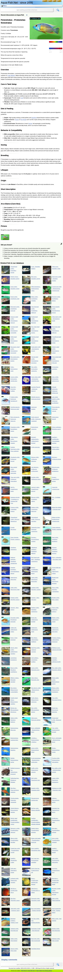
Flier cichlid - (34, 369)
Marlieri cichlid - (55, 619)
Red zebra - (56, 830)
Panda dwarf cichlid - (36, 348)
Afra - (56, 498)
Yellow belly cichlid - (15, 909)
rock (22, 98)
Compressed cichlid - (56, 288)
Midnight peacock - (35, 398)
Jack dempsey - (35, 469)
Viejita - (14, 369)
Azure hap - (56, 870)
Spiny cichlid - (55, 379)
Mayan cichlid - (14, 669)
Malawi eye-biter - (56, 519)
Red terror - (56, 458)
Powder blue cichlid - (15, 850)
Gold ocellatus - (35, 659)
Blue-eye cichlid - (35, 499)
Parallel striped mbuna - (14, 700)
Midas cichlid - (34, 298)
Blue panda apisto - (15, 358)
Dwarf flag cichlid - (35, 649)
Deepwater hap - (56, 810)
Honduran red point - (15, 500)
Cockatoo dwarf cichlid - (14, 329)
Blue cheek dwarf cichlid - (35, 329)
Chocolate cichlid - (15, 619)
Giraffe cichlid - (34, 770)
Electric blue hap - (35, 870)
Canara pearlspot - (56, 528)
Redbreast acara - (56, 648)
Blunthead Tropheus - (14, 920)
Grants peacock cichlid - (36, 419)
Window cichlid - (56, 929)
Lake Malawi (11, 75)
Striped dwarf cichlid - (56, 720)
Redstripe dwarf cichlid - (35, 339)
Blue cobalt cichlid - (56, 669)
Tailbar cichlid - (14, 939)
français (50, 1)
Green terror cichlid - (56, 278)
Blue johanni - (14, 690)
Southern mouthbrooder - (35, 821)
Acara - (35, 267)
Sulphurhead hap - (15, 780)
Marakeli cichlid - (35, 789)
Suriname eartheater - (54, 550)
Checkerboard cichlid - (35, 519)
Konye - (14, 638)
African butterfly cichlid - (56, 309)
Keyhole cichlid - (36, 478)
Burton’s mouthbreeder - (34, 570)
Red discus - (14, 890)
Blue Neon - (15, 790)
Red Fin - (14, 489)
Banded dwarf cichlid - (34, 319)
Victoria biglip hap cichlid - (56, 570)
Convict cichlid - (14, 379)
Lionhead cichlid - (15, 880)
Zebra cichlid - (56, 899)
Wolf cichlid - (35, 779)
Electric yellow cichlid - (14, 650)
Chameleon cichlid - (15, 429)
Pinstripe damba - (15, 800)
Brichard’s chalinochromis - (35, 440)
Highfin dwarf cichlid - (14, 339)
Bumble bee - (56, 820)
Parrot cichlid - (55, 609)
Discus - (34, 881)
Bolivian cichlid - (35, 459)
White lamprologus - (36, 288)
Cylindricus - (35, 740)
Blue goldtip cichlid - (56, 770)
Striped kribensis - (15, 810)
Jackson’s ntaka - (35, 489)
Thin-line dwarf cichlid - (34, 359)
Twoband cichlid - (15, 929)
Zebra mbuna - (35, 678)
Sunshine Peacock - (35, 389)
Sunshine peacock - (15, 408)
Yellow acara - (56, 267)
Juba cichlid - (55, 860)
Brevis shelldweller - (35, 730)
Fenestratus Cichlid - (35, 929)
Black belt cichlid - (35, 939)
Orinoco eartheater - (56, 428)
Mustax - (56, 750)
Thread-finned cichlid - (14, 269)
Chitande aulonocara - (55, 390)
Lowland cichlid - (36, 588)
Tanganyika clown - (35, 529)
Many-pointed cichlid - (14, 470)
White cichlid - (56, 919)
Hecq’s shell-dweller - (56, 740)
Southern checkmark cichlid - (15, 449)
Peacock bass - (55, 448)
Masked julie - (55, 629)
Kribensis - (55, 800)
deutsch (59, 1)
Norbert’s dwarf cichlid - (55, 349)
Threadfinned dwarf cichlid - (56, 339)
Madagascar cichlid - (56, 789)
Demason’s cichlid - (15, 830)
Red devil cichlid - (56, 298)
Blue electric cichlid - (36, 690)
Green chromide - (15, 538)
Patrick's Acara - (15, 277)
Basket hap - (55, 710)
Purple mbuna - (34, 700)
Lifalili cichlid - (15, 588)
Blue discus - (55, 881)
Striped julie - (34, 629)
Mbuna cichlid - (55, 690)
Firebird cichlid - (14, 399)
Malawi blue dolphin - (56, 508)
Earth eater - (14, 870)
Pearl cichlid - (55, 539)
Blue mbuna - (34, 639)
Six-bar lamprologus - (36, 760)
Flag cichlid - (56, 699)
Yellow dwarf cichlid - (56, 318)
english (54, 1)
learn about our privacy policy (44, 970)
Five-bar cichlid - (56, 760)
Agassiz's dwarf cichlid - (14, 319)
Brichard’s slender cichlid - (56, 891)
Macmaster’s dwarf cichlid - (15, 349)
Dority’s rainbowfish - (56, 558)
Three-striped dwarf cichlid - (56, 359)
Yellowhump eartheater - (34, 550)
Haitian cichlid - (14, 720)
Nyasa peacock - (56, 409)
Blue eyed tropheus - (36, 909)
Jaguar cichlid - (55, 780)
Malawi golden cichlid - (55, 680)
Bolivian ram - (14, 710)
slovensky (44, 1)
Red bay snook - (35, 809)
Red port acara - (56, 469)
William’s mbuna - (15, 679)
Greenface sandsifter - (56, 659)
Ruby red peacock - (15, 419)
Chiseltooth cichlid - (15, 459)
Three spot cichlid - (15, 479)
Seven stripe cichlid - (36, 379)
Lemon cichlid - (35, 750)
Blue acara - (35, 277)
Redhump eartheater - (14, 560)
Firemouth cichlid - (35, 899)
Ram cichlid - (35, 710)
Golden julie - (14, 629)
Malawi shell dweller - (36, 840)
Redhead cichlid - (56, 939)
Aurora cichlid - (35, 669)
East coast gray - (35, 860)
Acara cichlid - (15, 287)
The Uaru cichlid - (35, 920)
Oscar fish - (13, 389)
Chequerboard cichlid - (15, 519)
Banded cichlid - (56, 598)
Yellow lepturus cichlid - (14, 440)
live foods (23, 119)
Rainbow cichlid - (35, 609)
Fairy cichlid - (56, 730)
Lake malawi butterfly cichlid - (56, 400)
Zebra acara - (35, 719)
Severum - (35, 598)
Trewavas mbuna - (56, 639)
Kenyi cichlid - (56, 840)
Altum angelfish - (35, 849)
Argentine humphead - (15, 570)
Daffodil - (14, 760)
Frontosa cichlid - (15, 509)
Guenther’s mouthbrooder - (55, 440)
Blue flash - (15, 899)
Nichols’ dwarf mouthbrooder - (15, 821)
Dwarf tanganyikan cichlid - (56, 910)
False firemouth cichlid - (35, 309)
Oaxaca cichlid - (14, 949)
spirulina (34, 117)
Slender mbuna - (35, 830)
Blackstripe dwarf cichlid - (56, 329)
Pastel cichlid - (15, 297)
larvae (30, 123)
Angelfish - (55, 850)
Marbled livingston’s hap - (15, 771)
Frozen (17, 119)
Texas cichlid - (55, 589)
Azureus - (55, 479)
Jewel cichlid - (34, 579)
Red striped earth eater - (35, 559)
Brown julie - (34, 619)
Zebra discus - (35, 890)
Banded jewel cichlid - (55, 580)
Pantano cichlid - (15, 598)
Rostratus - (35, 539)
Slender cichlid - (35, 509)
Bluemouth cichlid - (15, 308)
